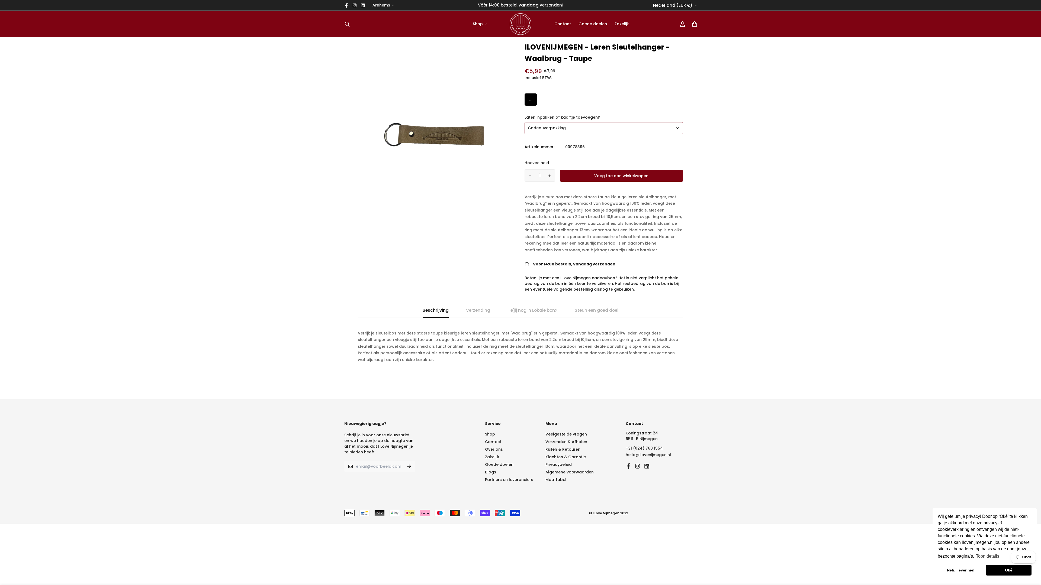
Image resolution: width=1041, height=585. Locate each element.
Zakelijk (622, 24)
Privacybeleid (558, 464)
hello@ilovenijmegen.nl (648, 454)
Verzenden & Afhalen (566, 441)
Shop (478, 24)
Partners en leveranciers (509, 479)
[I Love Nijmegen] (520, 24)
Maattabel (555, 479)
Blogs (490, 472)
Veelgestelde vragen (566, 434)
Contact (562, 24)
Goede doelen (593, 24)
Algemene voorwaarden (569, 472)
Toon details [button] (987, 556)
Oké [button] (1008, 570)
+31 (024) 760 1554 (644, 448)
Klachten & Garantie (565, 457)
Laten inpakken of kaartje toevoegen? (562, 117)
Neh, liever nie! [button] (961, 570)
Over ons (494, 449)
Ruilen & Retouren (562, 449)
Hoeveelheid (537, 162)
